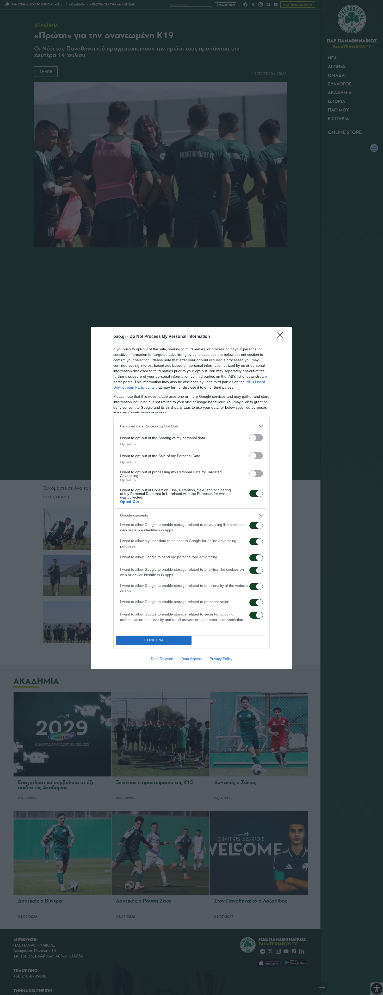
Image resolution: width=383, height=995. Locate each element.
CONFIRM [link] (154, 640)
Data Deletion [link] (162, 659)
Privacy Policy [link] (221, 659)
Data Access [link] (191, 659)
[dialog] (191, 498)
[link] (282, 337)
